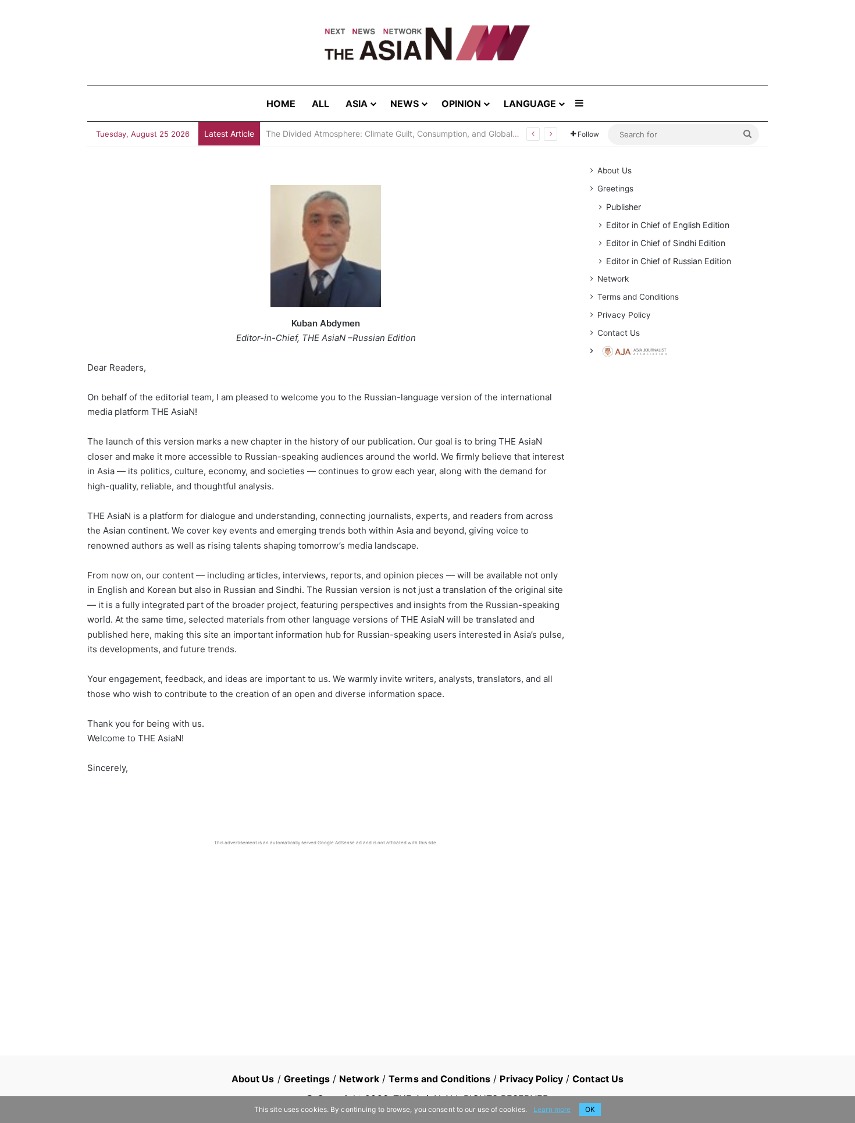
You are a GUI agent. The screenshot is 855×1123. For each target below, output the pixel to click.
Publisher (623, 207)
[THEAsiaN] (427, 42)
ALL (320, 103)
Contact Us (618, 332)
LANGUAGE (530, 103)
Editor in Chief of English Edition (667, 225)
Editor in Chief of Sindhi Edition (665, 243)
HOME (280, 103)
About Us (614, 170)
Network (613, 278)
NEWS (404, 103)
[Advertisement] (325, 933)
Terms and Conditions (638, 296)
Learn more (552, 1109)
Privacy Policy (624, 314)
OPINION (461, 103)
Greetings (615, 188)
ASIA (356, 103)
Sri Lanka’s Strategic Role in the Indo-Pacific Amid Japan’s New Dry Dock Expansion (426, 133)
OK (590, 1109)
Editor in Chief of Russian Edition (668, 261)
